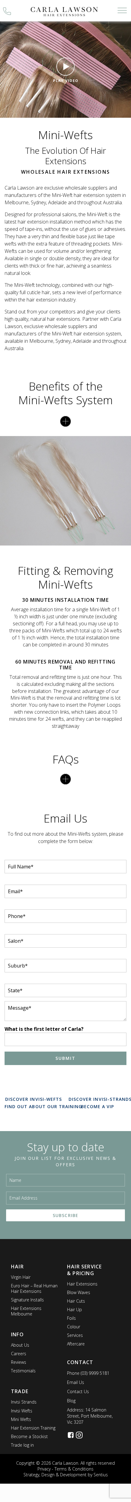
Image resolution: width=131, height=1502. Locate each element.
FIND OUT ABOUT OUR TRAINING (43, 1106)
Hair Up (74, 1309)
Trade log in (22, 1445)
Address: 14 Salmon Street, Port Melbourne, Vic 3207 (90, 1416)
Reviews (18, 1362)
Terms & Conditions (74, 1469)
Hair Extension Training (33, 1428)
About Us (20, 1345)
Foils (71, 1318)
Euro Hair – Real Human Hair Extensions (34, 1288)
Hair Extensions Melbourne (26, 1311)
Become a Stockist (29, 1436)
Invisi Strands (24, 1402)
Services (75, 1335)
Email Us (75, 1382)
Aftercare (76, 1344)
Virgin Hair (20, 1277)
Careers (18, 1353)
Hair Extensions (82, 1284)
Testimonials (23, 1371)
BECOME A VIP (97, 1106)
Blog (71, 1401)
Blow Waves (78, 1292)
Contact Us (78, 1391)
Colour (73, 1327)
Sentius (101, 1475)
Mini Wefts (21, 1419)
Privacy (44, 1469)
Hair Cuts (76, 1301)
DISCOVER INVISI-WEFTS (33, 1099)
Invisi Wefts (21, 1411)
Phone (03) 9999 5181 (88, 1373)
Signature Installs (27, 1300)
